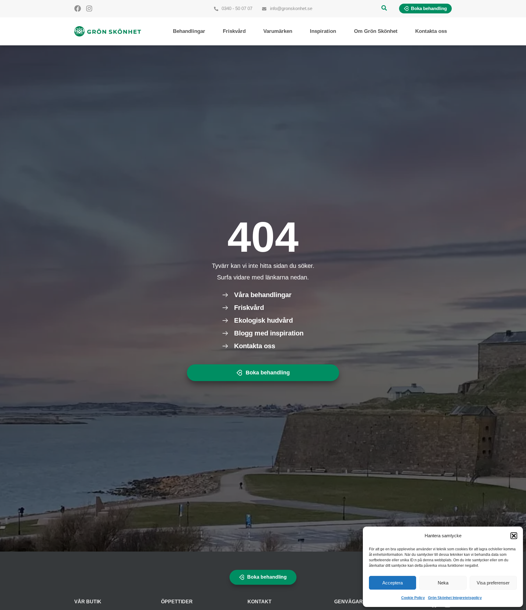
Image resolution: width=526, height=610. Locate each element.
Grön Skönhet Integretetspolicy (455, 598)
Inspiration (323, 31)
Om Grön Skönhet (376, 31)
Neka (443, 582)
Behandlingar (189, 31)
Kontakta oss (431, 31)
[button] (514, 536)
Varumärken (277, 31)
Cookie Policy (413, 598)
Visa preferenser (493, 582)
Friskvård (234, 31)
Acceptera (392, 582)
